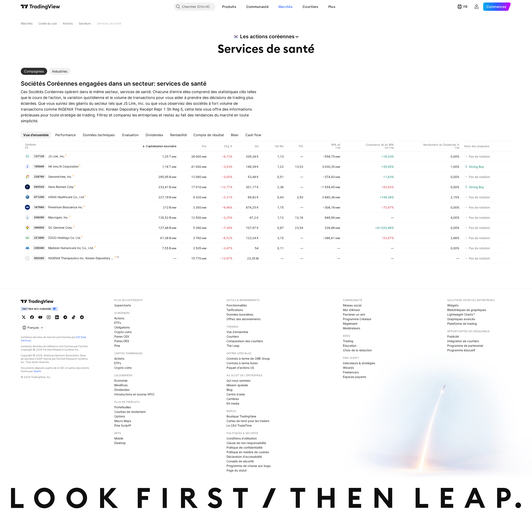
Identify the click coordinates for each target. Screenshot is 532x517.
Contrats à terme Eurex (242, 363)
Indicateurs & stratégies (359, 363)
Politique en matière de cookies (248, 452)
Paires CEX (121, 336)
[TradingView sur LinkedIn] (57, 317)
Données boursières (240, 314)
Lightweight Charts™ (461, 314)
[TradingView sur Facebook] (32, 317)
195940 (39, 166)
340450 (39, 227)
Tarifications (235, 310)
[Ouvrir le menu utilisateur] (476, 6)
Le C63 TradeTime (239, 425)
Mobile (118, 438)
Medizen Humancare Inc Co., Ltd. (71, 248)
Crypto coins (123, 332)
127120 (39, 156)
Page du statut (237, 470)
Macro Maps (122, 421)
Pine (117, 345)
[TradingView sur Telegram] (65, 317)
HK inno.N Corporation (63, 166)
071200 (39, 197)
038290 (39, 217)
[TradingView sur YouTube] (40, 317)
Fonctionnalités (237, 305)
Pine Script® (122, 425)
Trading (348, 341)
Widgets (452, 305)
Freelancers (351, 372)
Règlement (350, 323)
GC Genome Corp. (60, 227)
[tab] (34, 71)
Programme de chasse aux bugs (249, 466)
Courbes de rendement (130, 411)
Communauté (257, 7)
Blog (230, 389)
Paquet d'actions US (240, 367)
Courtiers (310, 7)
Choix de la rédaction (357, 350)
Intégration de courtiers (463, 341)
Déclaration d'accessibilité (244, 456)
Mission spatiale (237, 385)
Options (119, 416)
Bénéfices (121, 385)
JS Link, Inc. (56, 156)
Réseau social (352, 305)
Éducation (349, 345)
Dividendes (121, 389)
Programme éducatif (461, 350)
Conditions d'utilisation (242, 438)
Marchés (285, 7)
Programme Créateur (357, 319)
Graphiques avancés (461, 319)
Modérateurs (351, 328)
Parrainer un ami (354, 314)
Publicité (453, 336)
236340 (39, 247)
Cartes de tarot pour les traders (248, 421)
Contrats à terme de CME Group (248, 358)
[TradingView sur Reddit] (82, 317)
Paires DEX (121, 341)
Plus (331, 7)
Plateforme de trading (462, 323)
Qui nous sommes (238, 380)
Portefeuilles (122, 407)
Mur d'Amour (351, 310)
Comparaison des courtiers (245, 341)
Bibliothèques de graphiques (466, 310)
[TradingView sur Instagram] (49, 317)
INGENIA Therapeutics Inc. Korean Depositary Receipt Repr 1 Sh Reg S (81, 258)
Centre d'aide (236, 394)
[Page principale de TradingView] (40, 7)
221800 (39, 237)
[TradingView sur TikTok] (73, 317)
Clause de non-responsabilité (246, 443)
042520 (39, 186)
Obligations (122, 327)
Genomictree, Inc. (60, 176)
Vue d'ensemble (237, 332)
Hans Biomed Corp (61, 187)
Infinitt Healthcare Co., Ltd (66, 197)
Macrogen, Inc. (58, 217)
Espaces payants (354, 377)
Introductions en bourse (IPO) (134, 394)
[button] (239, 6)
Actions (119, 318)
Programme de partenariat (465, 345)
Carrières (233, 399)
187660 (39, 207)
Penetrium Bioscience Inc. (65, 207)
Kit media (233, 403)
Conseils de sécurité (240, 461)
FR (465, 7)
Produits (229, 7)
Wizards (348, 367)
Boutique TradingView (241, 416)
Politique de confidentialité (244, 447)
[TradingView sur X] (24, 317)
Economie (120, 380)
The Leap (233, 345)
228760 (39, 176)
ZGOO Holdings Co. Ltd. (64, 237)
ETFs (117, 323)
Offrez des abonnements (243, 319)
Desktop (120, 443)
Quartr (37, 371)
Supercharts (122, 305)
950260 (39, 258)
